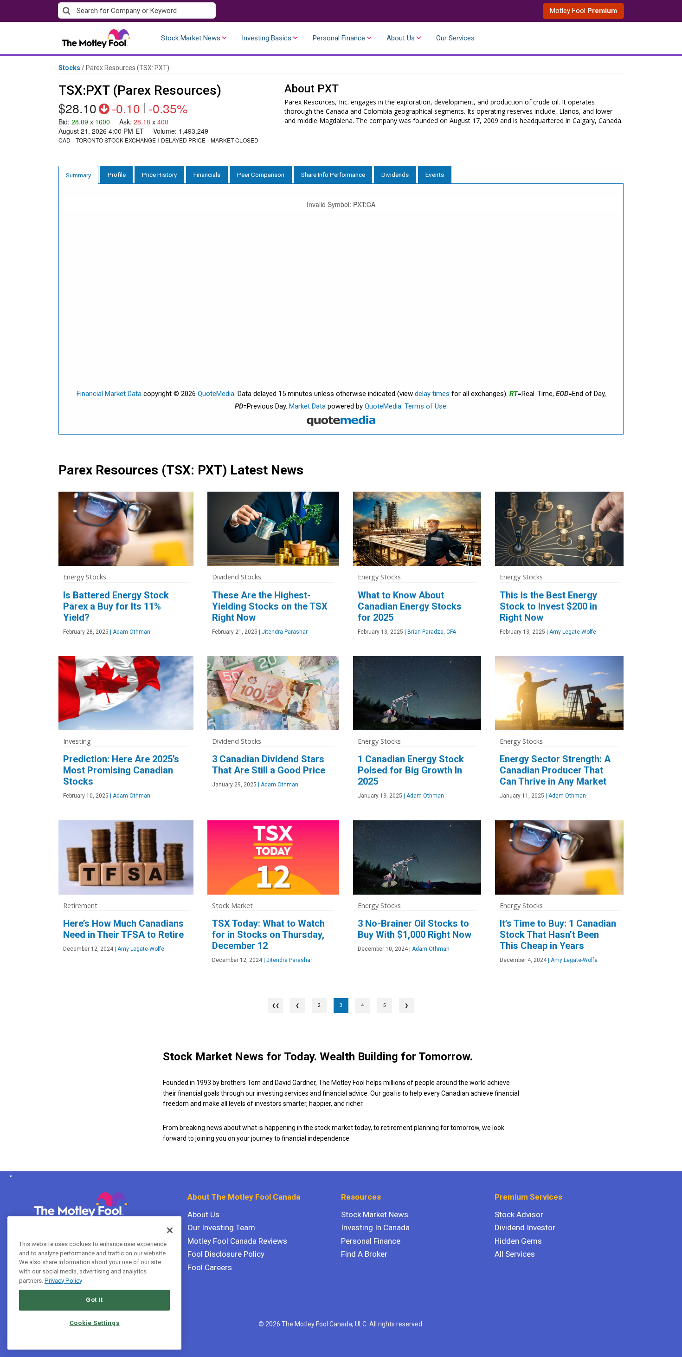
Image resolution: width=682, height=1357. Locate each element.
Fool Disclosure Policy (225, 1254)
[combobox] (199, 10)
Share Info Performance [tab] (333, 174)
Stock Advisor (519, 1214)
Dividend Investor (525, 1227)
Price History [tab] (159, 174)
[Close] (170, 1230)
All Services (515, 1254)
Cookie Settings (95, 1322)
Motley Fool (583, 10)
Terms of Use (425, 406)
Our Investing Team (221, 1227)
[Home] (9, 1176)
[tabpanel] (341, 309)
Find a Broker (364, 1254)
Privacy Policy (63, 1280)
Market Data (307, 406)
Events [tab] (434, 174)
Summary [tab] (78, 175)
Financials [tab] (206, 174)
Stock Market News (190, 38)
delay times (432, 394)
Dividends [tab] (395, 174)
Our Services (455, 38)
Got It (94, 1299)
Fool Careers (209, 1267)
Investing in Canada (375, 1227)
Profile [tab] (117, 174)
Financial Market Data (109, 394)
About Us (400, 38)
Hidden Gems (518, 1241)
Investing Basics (266, 38)
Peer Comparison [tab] (260, 174)
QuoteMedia (216, 394)
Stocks (69, 67)
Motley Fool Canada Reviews (237, 1241)
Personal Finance (339, 38)
